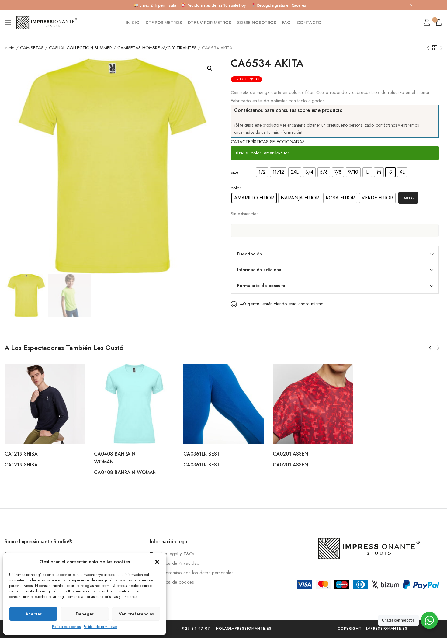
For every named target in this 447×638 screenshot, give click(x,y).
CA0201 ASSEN (290, 453)
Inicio (133, 22)
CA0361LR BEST (201, 453)
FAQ (286, 22)
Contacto (309, 22)
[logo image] (46, 22)
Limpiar (408, 198)
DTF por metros (164, 22)
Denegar (85, 614)
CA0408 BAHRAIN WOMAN (125, 472)
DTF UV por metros (209, 22)
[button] (157, 562)
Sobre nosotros (256, 22)
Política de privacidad (100, 626)
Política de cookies (66, 626)
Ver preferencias (136, 614)
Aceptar (33, 614)
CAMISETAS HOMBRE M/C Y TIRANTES (156, 47)
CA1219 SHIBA (21, 453)
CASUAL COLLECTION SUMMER (80, 47)
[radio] (262, 172)
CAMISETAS (31, 47)
